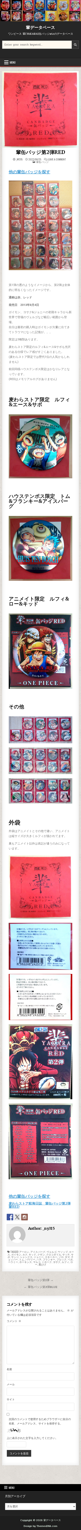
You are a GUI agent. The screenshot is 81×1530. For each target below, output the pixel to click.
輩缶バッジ (42, 162)
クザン (41, 1254)
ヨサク (56, 1262)
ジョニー (39, 1257)
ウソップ (63, 1251)
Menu (13, 62)
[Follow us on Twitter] (17, 1217)
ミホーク (47, 1262)
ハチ (39, 1259)
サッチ (66, 1254)
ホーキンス (25, 1262)
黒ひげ (42, 1264)
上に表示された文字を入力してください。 (32, 1438)
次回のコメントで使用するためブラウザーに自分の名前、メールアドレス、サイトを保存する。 (40, 1421)
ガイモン (16, 1254)
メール (11, 1384)
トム (21, 1259)
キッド (32, 1254)
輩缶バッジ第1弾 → (40, 1280)
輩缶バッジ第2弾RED (40, 152)
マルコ (36, 1262)
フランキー (49, 1259)
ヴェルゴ (51, 1251)
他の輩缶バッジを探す (29, 171)
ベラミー (13, 1262)
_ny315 (19, 159)
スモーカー (51, 1257)
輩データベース (40, 27)
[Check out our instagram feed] (24, 1217)
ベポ (70, 1259)
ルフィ (65, 1262)
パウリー (30, 1259)
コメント (14, 1321)
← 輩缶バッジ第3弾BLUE (40, 1287)
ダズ (67, 1257)
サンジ (15, 1257)
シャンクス (26, 1257)
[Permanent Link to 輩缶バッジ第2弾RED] (40, 109)
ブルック (61, 1259)
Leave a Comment (57, 159)
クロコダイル (53, 1254)
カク (24, 1254)
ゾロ (61, 1257)
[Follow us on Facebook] (10, 1217)
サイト (11, 1399)
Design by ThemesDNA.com (40, 1526)
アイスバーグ (37, 1251)
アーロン (24, 1251)
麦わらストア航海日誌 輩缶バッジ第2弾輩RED (40, 1205)
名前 (9, 1369)
